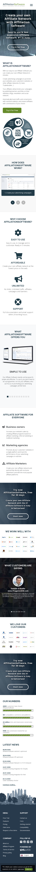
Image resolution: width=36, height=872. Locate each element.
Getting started (25, 824)
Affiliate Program (8, 846)
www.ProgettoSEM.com (18, 591)
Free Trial (6, 818)
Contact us (23, 818)
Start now (18, 516)
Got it (28, 869)
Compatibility (24, 827)
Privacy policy (7, 853)
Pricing (5, 824)
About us (6, 843)
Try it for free (18, 47)
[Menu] (31, 4)
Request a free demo (10, 830)
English (26, 855)
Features (6, 821)
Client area (6, 827)
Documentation (25, 830)
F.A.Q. (22, 821)
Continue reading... (9, 785)
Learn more (21, 869)
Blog (4, 856)
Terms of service (8, 849)
